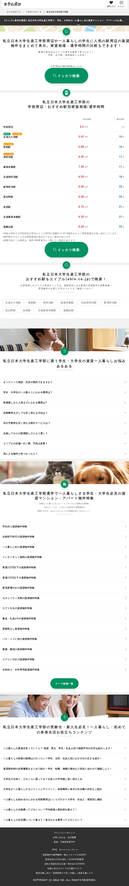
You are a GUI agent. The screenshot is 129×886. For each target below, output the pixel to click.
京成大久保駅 (13, 302)
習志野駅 (10, 310)
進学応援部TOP (14, 11)
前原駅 (27, 310)
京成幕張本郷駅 (47, 310)
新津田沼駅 (110, 302)
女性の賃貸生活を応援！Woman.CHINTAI (64, 863)
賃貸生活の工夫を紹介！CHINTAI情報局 (64, 859)
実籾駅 (32, 302)
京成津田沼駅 (89, 302)
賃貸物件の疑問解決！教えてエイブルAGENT (64, 854)
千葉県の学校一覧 (34, 11)
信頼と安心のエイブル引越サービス (64, 868)
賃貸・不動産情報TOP (64, 842)
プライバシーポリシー (64, 833)
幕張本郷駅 (67, 302)
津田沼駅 (48, 302)
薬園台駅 (68, 310)
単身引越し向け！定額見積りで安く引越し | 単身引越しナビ (64, 872)
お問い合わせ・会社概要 (64, 837)
